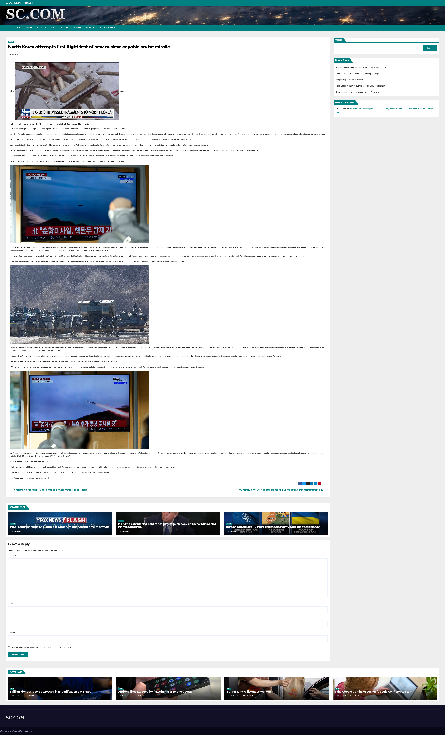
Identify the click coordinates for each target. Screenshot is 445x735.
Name (11, 604)
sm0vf (27, 731)
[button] (433, 28)
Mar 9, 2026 (341, 696)
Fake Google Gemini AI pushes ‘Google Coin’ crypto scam (360, 86)
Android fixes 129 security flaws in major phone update (359, 74)
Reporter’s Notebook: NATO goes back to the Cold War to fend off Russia (49, 490)
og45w (13, 731)
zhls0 (18, 731)
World (77, 28)
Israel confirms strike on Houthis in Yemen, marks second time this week (59, 527)
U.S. (53, 28)
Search (338, 40)
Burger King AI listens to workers (349, 80)
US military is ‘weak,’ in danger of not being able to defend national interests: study (281, 490)
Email (11, 618)
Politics (41, 28)
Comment (12, 556)
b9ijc (9, 731)
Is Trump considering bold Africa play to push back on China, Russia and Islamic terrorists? (167, 525)
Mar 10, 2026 (125, 696)
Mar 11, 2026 (17, 696)
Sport (29, 28)
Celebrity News (107, 28)
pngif (31, 731)
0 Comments (31, 696)
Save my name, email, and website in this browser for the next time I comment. (43, 647)
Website (11, 633)
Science (90, 28)
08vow (22, 731)
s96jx (2, 731)
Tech (18, 28)
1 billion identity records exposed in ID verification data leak (361, 67)
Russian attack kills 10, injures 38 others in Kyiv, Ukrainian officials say (272, 527)
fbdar (5, 731)
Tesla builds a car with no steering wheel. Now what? (358, 92)
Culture (64, 28)
